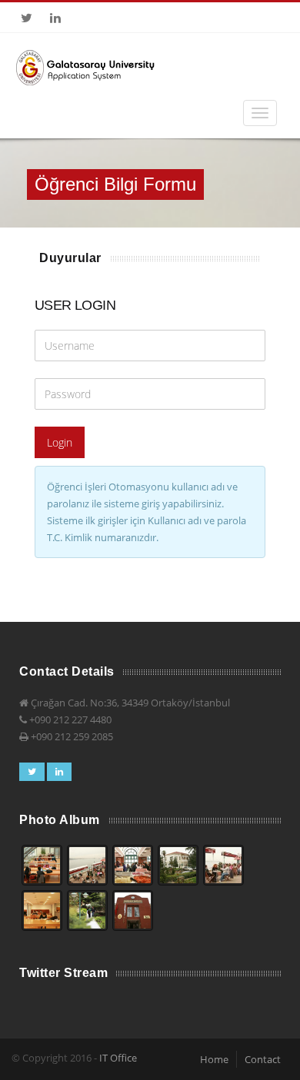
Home (214, 1059)
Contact (263, 1059)
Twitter (26, 17)
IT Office (118, 1058)
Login (59, 442)
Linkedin (55, 17)
